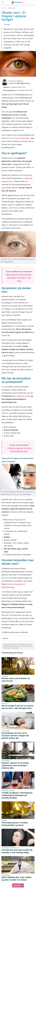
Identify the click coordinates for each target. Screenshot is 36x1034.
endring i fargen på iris (16, 520)
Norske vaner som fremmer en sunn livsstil (16, 679)
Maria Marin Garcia (23, 83)
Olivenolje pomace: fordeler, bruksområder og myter (15, 823)
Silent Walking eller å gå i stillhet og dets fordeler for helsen (17, 878)
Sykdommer (12, 8)
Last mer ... (18, 885)
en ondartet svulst (22, 396)
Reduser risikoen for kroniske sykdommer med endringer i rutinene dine (15, 765)
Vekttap (4, 703)
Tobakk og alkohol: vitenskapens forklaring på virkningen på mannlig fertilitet (17, 795)
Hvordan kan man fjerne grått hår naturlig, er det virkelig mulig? (17, 851)
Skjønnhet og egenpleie (10, 848)
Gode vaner (6, 731)
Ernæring (5, 676)
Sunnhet (4, 8)
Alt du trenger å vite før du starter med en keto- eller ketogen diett (18, 707)
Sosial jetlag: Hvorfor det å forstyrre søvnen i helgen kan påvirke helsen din (15, 735)
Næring (4, 820)
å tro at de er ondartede (19, 138)
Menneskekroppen (8, 790)
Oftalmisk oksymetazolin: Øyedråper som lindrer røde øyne (19, 278)
